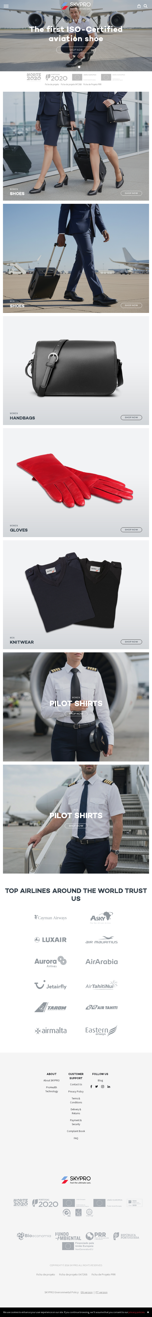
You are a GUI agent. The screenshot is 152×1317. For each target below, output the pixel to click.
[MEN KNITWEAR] (76, 594)
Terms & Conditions (76, 1101)
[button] (11, 35)
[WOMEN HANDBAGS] (76, 370)
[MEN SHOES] (76, 258)
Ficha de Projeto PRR (92, 84)
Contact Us (76, 1085)
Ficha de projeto (52, 84)
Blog (100, 1081)
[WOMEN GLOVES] (76, 482)
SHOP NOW (76, 49)
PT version (101, 1293)
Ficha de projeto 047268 (71, 84)
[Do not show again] (148, 1312)
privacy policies (136, 1312)
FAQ (76, 1139)
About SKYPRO (52, 1081)
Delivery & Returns (76, 1112)
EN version (87, 1293)
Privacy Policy (76, 1092)
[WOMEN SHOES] (76, 146)
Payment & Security (76, 1123)
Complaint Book (76, 1132)
